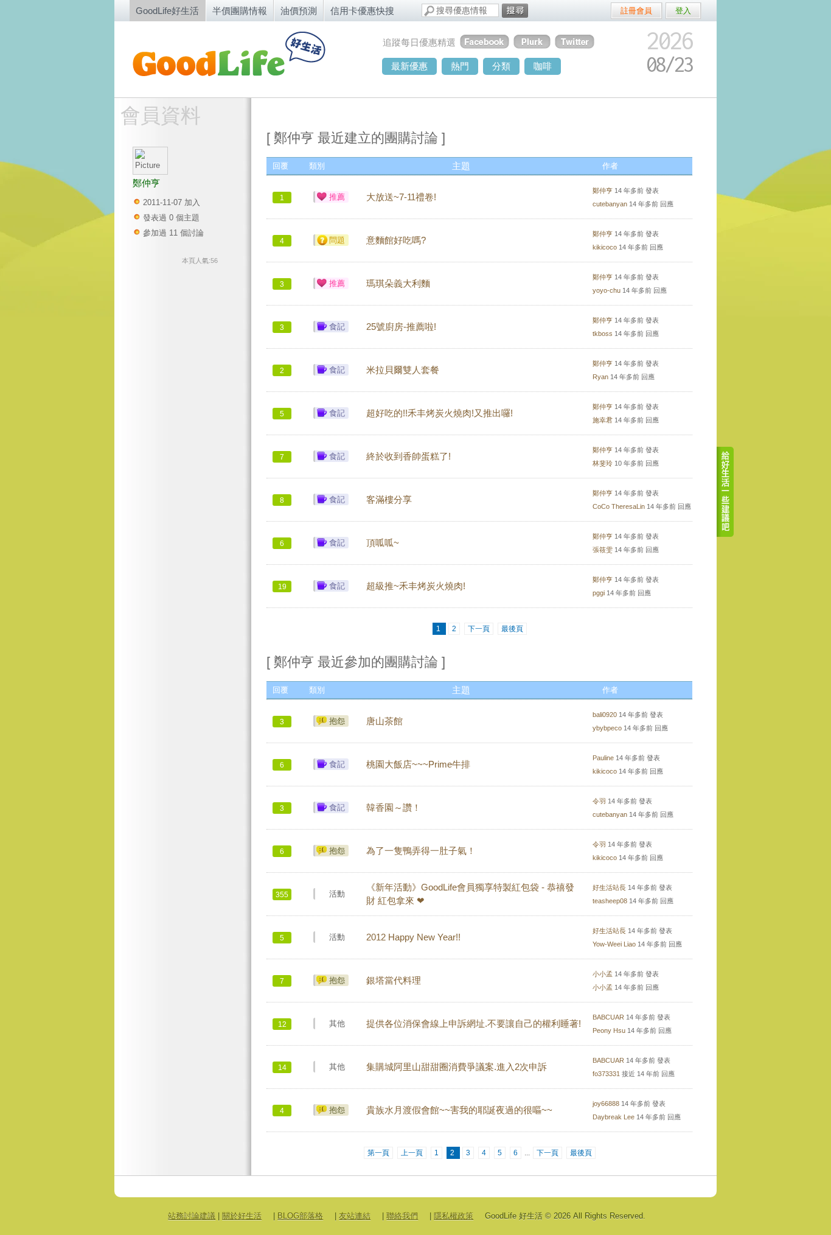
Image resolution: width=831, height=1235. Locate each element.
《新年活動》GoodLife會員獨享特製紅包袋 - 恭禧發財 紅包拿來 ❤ (470, 894)
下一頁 (479, 628)
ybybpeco (607, 728)
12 (282, 1024)
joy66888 (606, 1103)
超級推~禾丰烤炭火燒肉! (415, 586)
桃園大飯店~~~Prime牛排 (418, 764)
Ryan (600, 376)
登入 (683, 10)
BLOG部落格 (300, 1215)
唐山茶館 (384, 721)
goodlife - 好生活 (242, 58)
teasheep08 (610, 900)
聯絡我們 (402, 1215)
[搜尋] (515, 11)
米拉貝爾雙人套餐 (402, 370)
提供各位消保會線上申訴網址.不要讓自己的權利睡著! (473, 1024)
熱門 (460, 66)
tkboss (603, 333)
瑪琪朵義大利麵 (398, 284)
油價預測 (298, 10)
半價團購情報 (239, 10)
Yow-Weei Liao (614, 944)
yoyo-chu (607, 290)
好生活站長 (609, 887)
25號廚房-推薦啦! (401, 327)
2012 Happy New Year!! (413, 937)
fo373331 (606, 1073)
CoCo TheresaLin (619, 506)
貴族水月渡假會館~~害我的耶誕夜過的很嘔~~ (459, 1110)
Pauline (603, 757)
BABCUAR (608, 1017)
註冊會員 (636, 10)
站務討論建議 (191, 1215)
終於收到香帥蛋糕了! (408, 456)
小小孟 (603, 974)
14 (282, 1067)
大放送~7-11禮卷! (401, 197)
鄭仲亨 (603, 190)
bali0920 (605, 714)
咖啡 (543, 66)
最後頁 (512, 628)
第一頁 (378, 1153)
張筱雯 (603, 549)
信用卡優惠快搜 (362, 10)
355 (282, 894)
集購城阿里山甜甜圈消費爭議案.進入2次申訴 (456, 1067)
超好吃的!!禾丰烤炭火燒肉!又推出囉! (439, 413)
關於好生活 (242, 1215)
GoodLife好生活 (167, 10)
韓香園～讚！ (393, 808)
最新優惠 (409, 66)
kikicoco (605, 247)
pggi (599, 593)
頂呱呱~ (382, 543)
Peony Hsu (609, 1030)
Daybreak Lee (614, 1117)
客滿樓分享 (389, 500)
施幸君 (603, 420)
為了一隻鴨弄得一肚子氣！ (421, 851)
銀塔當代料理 (393, 980)
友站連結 (354, 1215)
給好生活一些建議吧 (726, 491)
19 (282, 587)
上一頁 (412, 1153)
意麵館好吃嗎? (396, 240)
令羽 (599, 801)
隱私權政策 (453, 1215)
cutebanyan (610, 204)
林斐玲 (603, 463)
